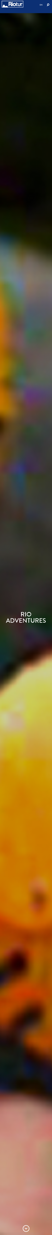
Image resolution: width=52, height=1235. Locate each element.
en (41, 4)
